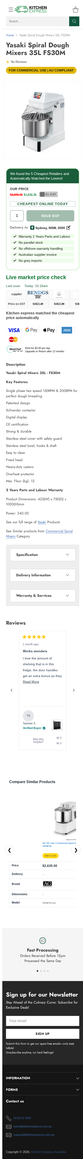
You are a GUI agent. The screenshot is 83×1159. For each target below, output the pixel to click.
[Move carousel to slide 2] (41, 971)
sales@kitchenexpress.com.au (32, 1126)
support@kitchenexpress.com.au (33, 1134)
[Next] (73, 690)
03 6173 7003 (22, 1118)
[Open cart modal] (75, 9)
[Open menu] (8, 9)
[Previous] (11, 690)
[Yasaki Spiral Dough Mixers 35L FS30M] (42, 120)
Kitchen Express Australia (48, 1152)
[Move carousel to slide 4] (48, 971)
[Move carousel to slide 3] (44, 971)
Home (10, 35)
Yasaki (42, 522)
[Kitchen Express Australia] (30, 9)
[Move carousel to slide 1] (37, 971)
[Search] (74, 21)
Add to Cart (50, 856)
